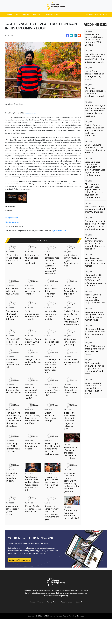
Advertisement (66, 602)
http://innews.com (12, 222)
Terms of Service (36, 602)
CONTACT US (52, 14)
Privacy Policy (52, 602)
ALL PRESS (37, 14)
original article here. (59, 231)
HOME (9, 14)
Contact (79, 602)
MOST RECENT (22, 14)
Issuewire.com (30, 113)
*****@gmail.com (11, 217)
